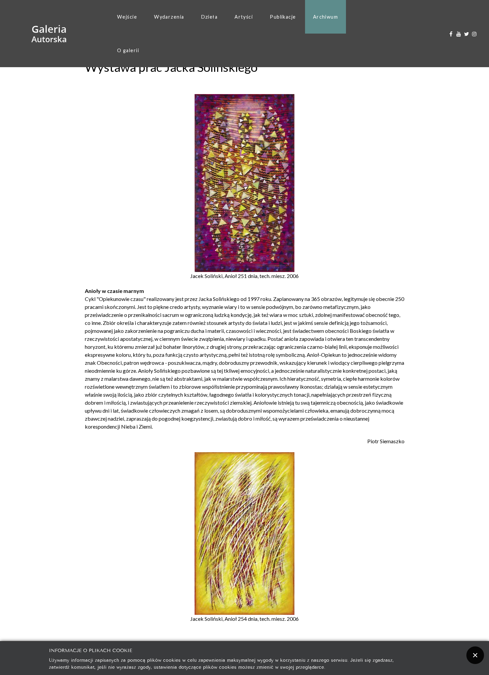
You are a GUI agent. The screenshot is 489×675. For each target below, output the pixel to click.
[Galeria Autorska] (49, 34)
